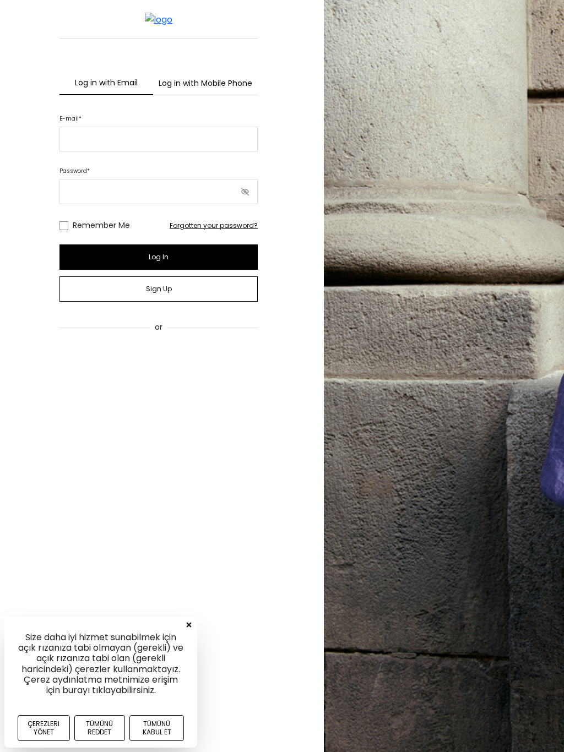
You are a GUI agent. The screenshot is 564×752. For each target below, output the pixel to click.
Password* (74, 171)
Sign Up (159, 288)
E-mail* (70, 119)
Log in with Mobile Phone (205, 83)
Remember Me (101, 225)
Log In (159, 256)
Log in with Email (106, 82)
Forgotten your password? (214, 225)
